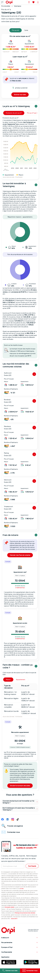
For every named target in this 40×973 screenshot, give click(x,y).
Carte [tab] (26, 30)
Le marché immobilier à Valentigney (14, 185)
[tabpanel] (20, 66)
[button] (20, 802)
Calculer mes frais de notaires (20, 555)
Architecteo (18, 716)
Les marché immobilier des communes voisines (16, 365)
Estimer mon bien (20, 94)
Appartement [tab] (20, 679)
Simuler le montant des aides (20, 785)
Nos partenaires (6, 942)
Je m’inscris (32, 866)
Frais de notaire (10, 535)
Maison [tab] (8, 679)
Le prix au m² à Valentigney (16, 106)
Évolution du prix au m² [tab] (14, 113)
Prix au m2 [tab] (15, 30)
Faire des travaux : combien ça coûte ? (18, 666)
